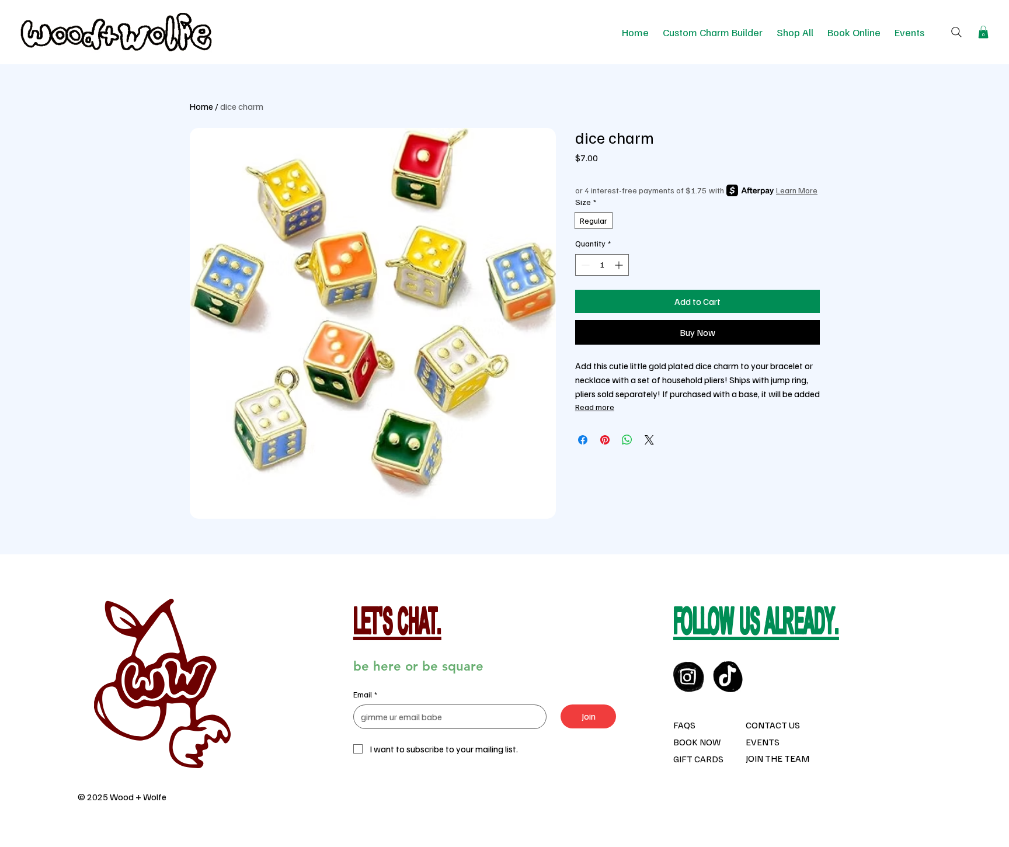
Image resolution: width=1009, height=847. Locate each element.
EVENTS (763, 742)
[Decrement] (584, 265)
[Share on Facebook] (583, 440)
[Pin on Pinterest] (605, 440)
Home (201, 106)
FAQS (684, 725)
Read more (594, 407)
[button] (983, 32)
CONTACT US (773, 725)
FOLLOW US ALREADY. (756, 624)
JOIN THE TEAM (777, 758)
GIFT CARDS (698, 759)
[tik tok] (728, 676)
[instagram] (688, 676)
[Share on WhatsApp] (627, 440)
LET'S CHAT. (397, 624)
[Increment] (620, 265)
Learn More (796, 190)
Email (365, 694)
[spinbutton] (602, 265)
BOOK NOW (697, 742)
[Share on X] (649, 440)
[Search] (956, 32)
